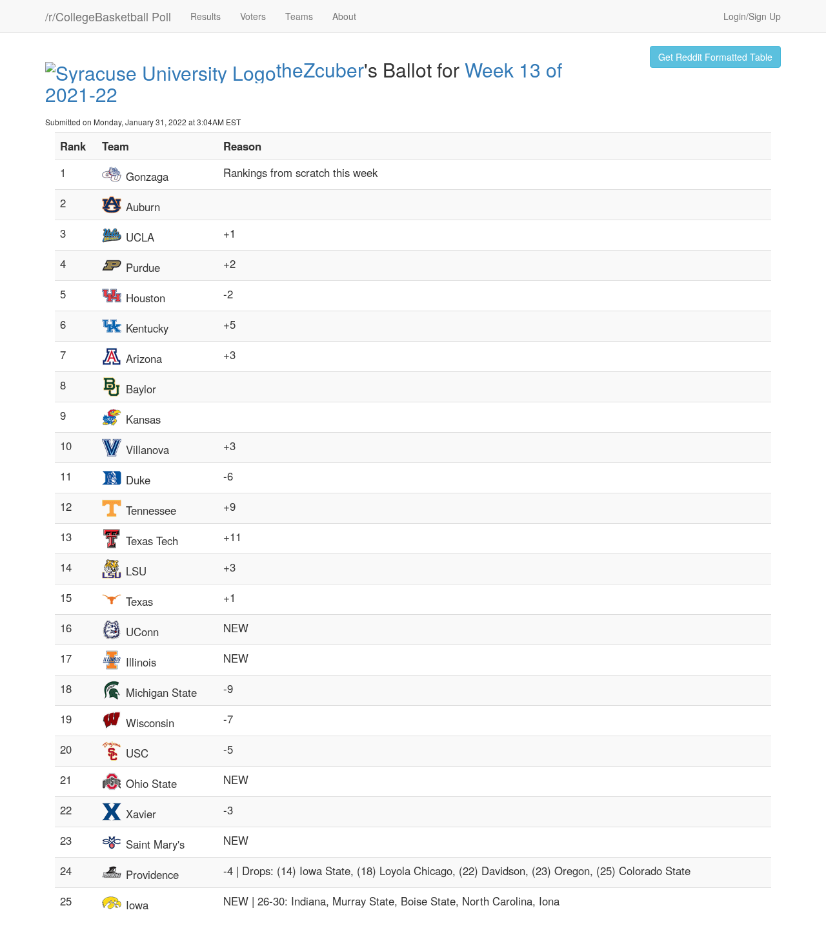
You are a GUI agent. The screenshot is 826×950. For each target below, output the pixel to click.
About (344, 16)
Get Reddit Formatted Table (715, 56)
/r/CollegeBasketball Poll (108, 16)
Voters (253, 16)
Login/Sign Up (752, 16)
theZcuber (320, 69)
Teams (299, 16)
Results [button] (205, 16)
